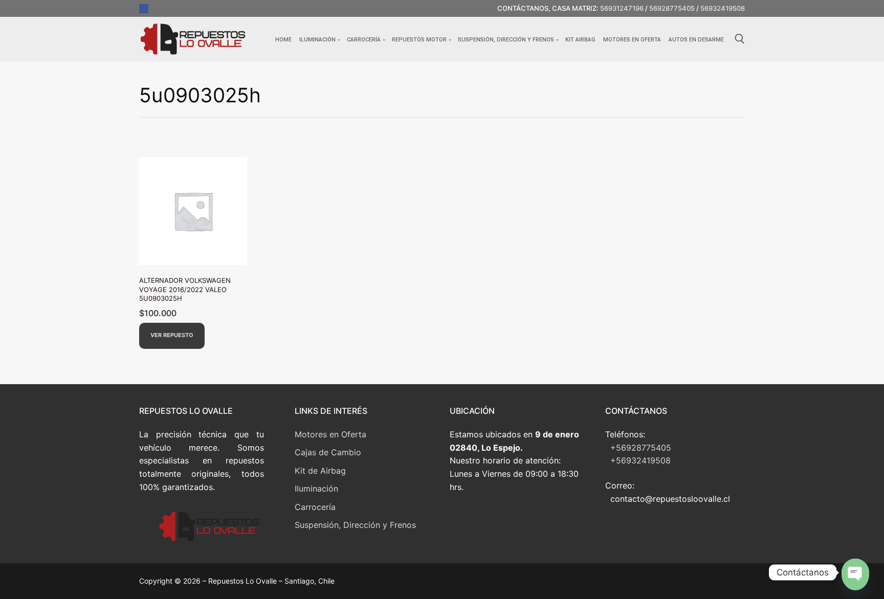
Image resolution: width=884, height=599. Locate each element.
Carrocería (315, 507)
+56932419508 (640, 460)
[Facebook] (143, 8)
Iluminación (316, 488)
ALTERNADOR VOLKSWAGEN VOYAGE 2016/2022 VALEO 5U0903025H (185, 289)
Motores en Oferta (330, 434)
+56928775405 (640, 447)
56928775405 (672, 8)
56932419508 (722, 8)
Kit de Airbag (320, 470)
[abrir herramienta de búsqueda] (740, 39)
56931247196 (622, 8)
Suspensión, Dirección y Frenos (355, 525)
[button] (172, 336)
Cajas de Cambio (328, 452)
